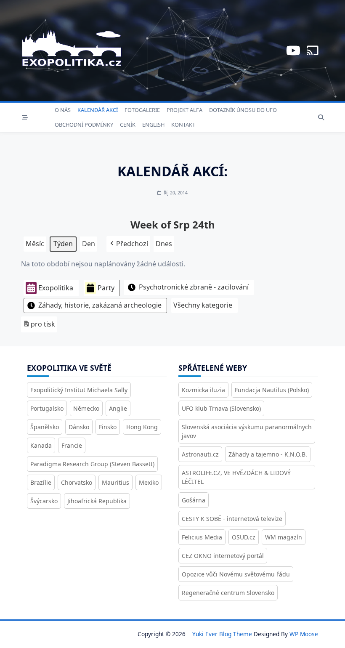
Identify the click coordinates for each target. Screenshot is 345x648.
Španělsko (44, 427)
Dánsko (79, 427)
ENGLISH (153, 124)
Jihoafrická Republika (97, 501)
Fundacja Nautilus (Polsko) (272, 390)
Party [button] (106, 287)
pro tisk (39, 325)
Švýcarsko (44, 501)
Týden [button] (63, 243)
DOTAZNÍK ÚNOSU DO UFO (243, 110)
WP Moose (303, 634)
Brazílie (40, 482)
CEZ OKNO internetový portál (223, 556)
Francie (71, 445)
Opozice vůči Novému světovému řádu (236, 574)
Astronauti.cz (200, 454)
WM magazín (283, 537)
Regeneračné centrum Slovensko (228, 593)
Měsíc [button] (35, 243)
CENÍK (127, 124)
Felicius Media (202, 537)
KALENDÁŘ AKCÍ (97, 110)
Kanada (41, 445)
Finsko (108, 427)
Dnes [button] (164, 243)
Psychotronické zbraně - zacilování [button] (194, 287)
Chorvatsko (76, 482)
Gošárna (193, 500)
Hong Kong (142, 427)
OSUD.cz (243, 537)
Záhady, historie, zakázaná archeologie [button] (100, 305)
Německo (86, 408)
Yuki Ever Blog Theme (222, 634)
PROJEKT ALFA (184, 110)
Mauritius (115, 482)
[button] (128, 244)
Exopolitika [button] (55, 287)
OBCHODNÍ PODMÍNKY (84, 124)
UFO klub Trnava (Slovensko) (221, 408)
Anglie (118, 408)
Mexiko (149, 482)
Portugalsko (47, 408)
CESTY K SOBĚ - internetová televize (232, 519)
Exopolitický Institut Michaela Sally (78, 390)
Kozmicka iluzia (203, 390)
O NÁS (63, 110)
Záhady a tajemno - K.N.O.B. (267, 454)
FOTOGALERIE (142, 110)
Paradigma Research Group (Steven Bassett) (92, 464)
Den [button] (88, 243)
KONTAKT (183, 124)
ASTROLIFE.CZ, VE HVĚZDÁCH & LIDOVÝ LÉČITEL (236, 477)
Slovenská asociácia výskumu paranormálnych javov (247, 431)
